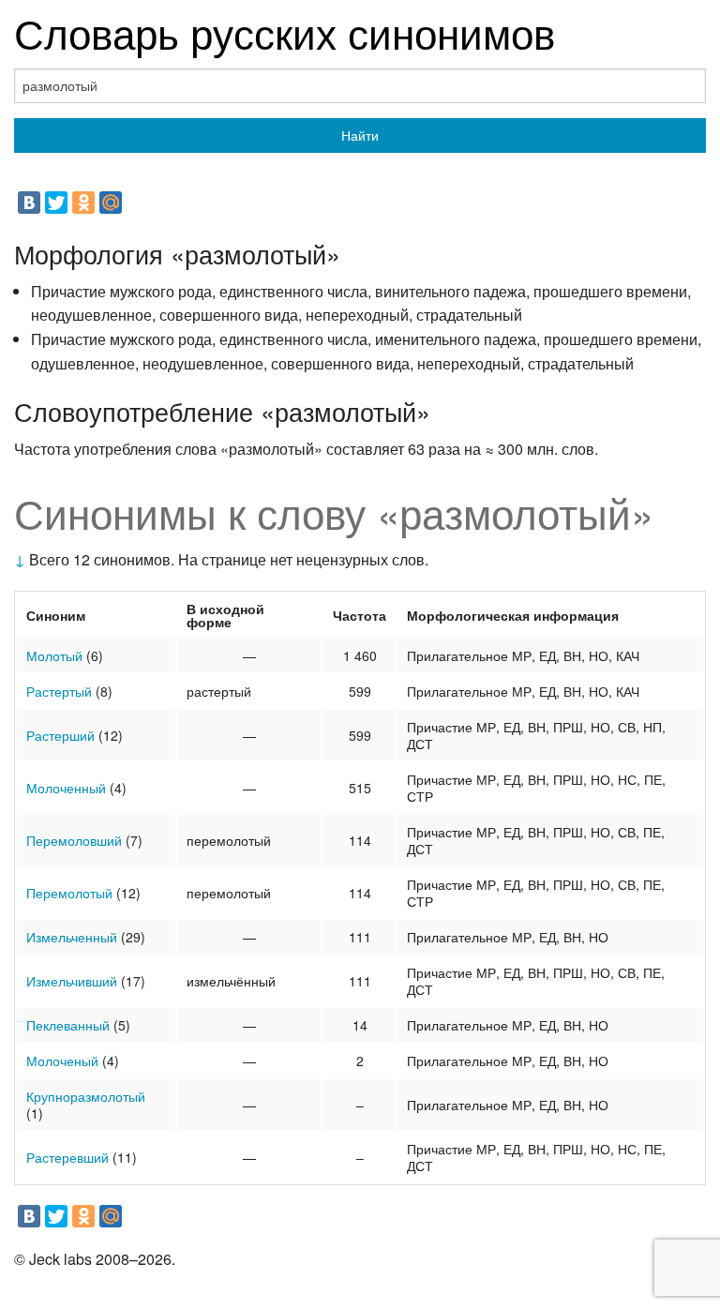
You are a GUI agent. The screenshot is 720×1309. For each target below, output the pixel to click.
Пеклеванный (68, 1025)
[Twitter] (56, 202)
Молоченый (62, 1060)
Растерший (60, 735)
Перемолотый (69, 892)
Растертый (59, 691)
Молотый (54, 655)
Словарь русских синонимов (284, 31)
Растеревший (67, 1157)
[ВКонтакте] (29, 202)
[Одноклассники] (83, 202)
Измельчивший (71, 980)
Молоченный (66, 787)
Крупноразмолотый (85, 1096)
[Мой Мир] (110, 202)
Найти (360, 135)
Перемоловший (74, 840)
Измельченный (71, 936)
